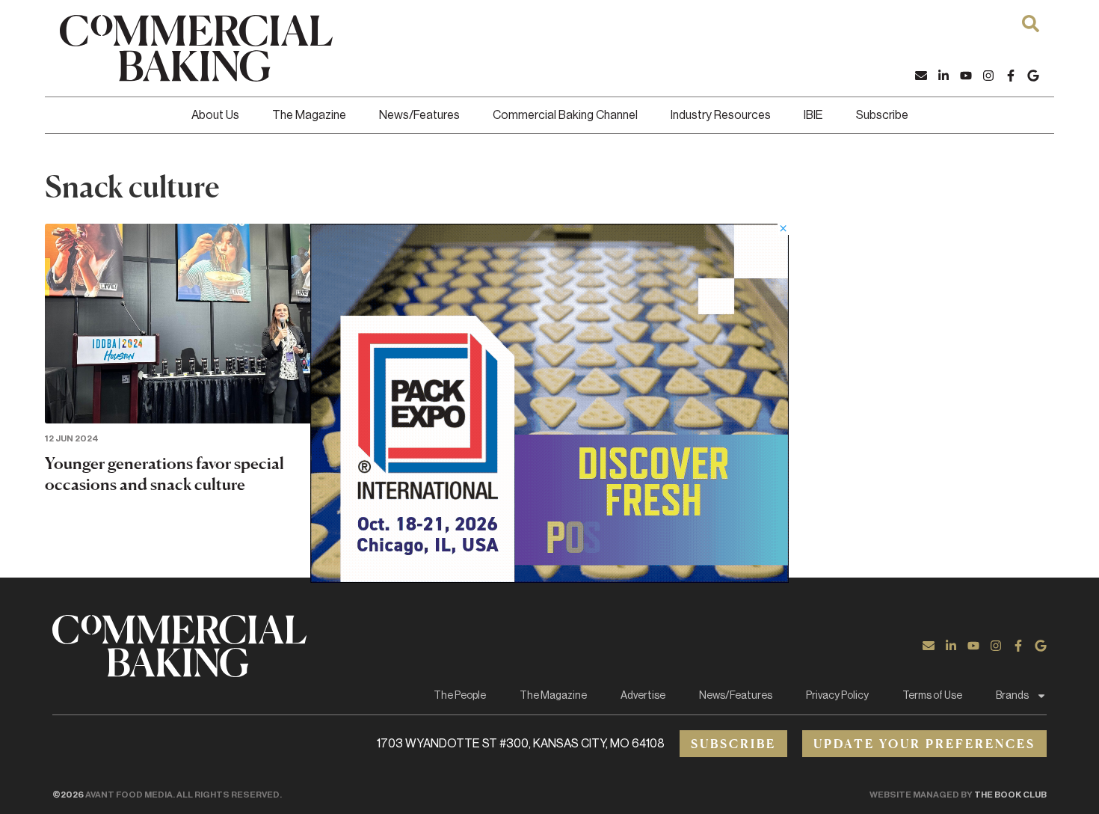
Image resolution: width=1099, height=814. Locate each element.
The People (460, 696)
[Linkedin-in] (943, 76)
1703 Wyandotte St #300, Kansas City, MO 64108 (521, 744)
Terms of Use (932, 696)
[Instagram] (988, 76)
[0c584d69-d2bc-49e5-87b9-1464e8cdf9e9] (549, 578)
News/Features (419, 115)
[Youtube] (966, 76)
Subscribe (882, 115)
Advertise (643, 696)
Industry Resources (721, 115)
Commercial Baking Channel (565, 115)
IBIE (813, 115)
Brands (1012, 696)
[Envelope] (921, 76)
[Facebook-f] (1011, 76)
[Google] (1033, 76)
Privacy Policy (837, 696)
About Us (215, 115)
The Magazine (309, 115)
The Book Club (1010, 794)
